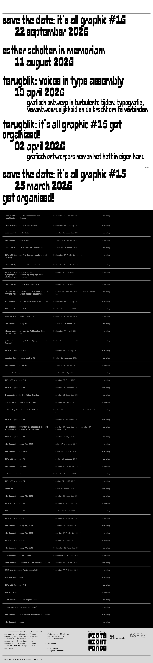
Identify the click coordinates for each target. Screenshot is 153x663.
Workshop (57, 217)
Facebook (60, 651)
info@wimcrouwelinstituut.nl (59, 634)
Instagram (50, 651)
